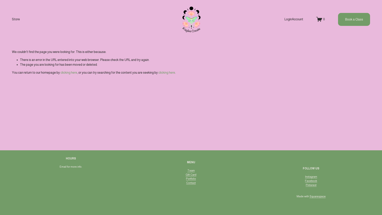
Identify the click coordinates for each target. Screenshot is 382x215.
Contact (191, 182)
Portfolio (191, 178)
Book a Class (354, 19)
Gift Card (191, 174)
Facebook (311, 180)
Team (191, 170)
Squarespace (318, 196)
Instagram (311, 176)
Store (16, 19)
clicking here (68, 72)
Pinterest (311, 185)
